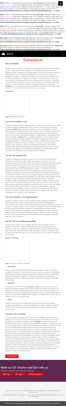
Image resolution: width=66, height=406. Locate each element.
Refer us (6, 374)
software (20, 137)
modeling (15, 129)
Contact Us (12, 356)
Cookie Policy (56, 403)
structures (31, 287)
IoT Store (19, 374)
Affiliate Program (35, 374)
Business (37, 321)
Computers (8, 86)
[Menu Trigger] (60, 3)
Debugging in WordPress (7, 9)
